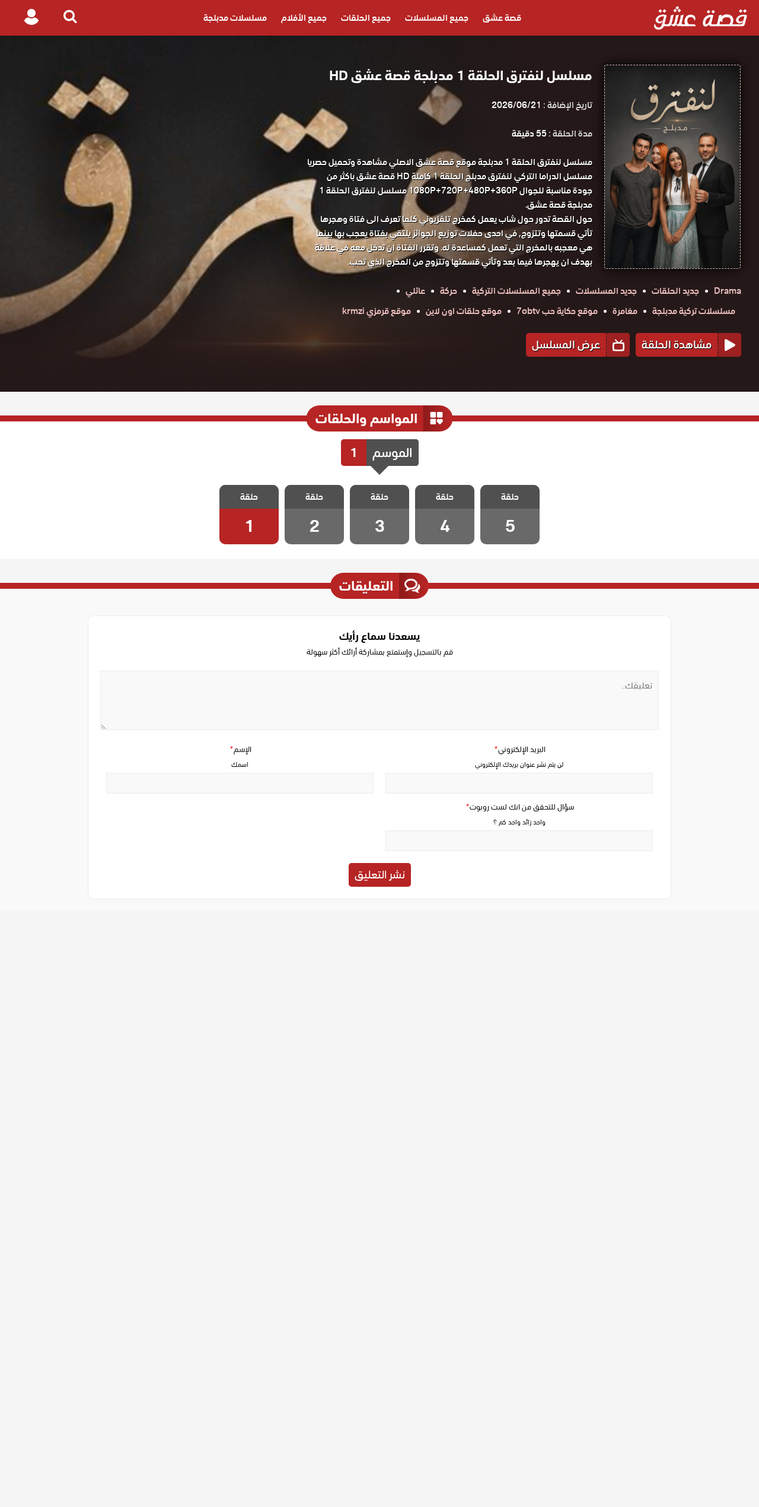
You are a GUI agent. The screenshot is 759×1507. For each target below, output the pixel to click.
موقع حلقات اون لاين (464, 311)
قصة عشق (502, 17)
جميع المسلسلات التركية (516, 291)
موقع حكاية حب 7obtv (557, 311)
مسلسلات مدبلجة (235, 17)
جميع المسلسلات (436, 17)
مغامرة (625, 311)
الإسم (240, 749)
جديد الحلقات (675, 291)
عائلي (415, 291)
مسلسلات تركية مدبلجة (693, 311)
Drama (727, 291)
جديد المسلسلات (606, 291)
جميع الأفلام (304, 17)
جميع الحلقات (366, 17)
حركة (448, 291)
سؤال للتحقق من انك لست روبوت (519, 806)
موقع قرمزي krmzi (376, 311)
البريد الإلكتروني (519, 749)
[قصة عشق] (700, 18)
